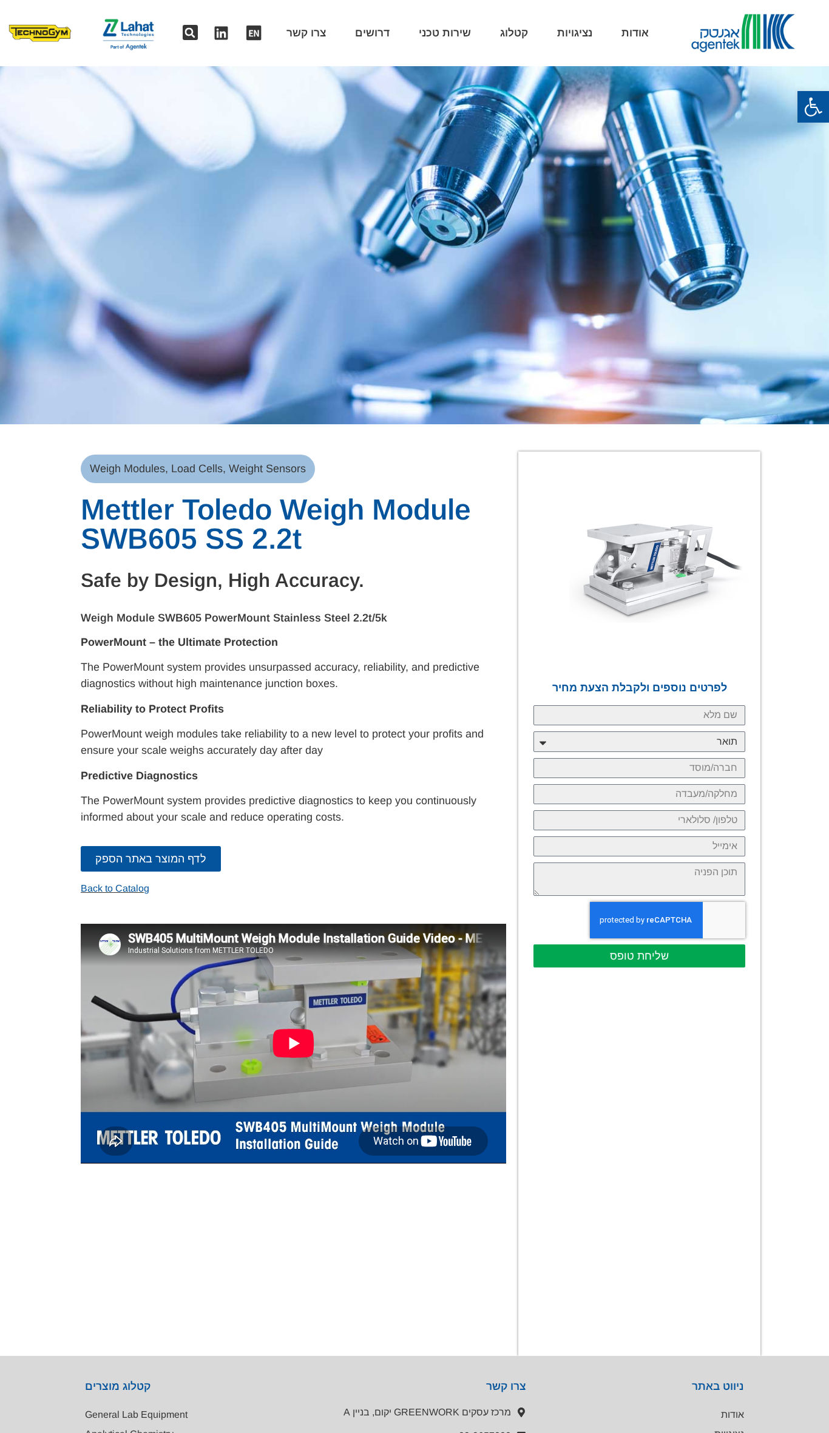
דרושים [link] (372, 33)
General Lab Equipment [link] (136, 1414)
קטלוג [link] (514, 33)
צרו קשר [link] (306, 33)
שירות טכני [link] (445, 33)
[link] (813, 107)
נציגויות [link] (574, 33)
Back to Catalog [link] (115, 888)
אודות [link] (635, 33)
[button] (190, 32)
